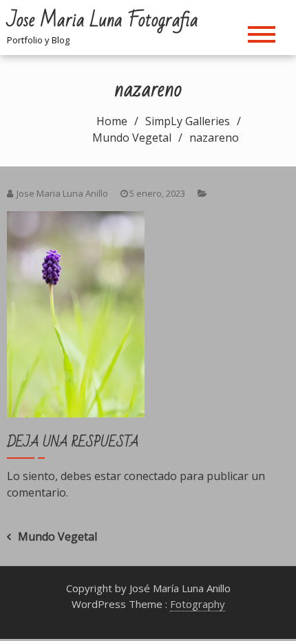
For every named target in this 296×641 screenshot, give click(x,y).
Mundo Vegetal (57, 536)
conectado (150, 476)
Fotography (197, 604)
